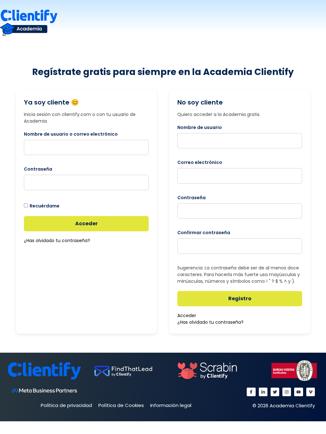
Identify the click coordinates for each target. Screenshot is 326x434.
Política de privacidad (66, 405)
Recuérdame (45, 206)
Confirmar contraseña (203, 232)
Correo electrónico (199, 162)
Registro (240, 298)
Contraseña (38, 169)
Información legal (170, 405)
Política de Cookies (121, 405)
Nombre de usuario (199, 127)
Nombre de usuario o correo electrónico (71, 134)
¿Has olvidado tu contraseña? (57, 240)
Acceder (86, 223)
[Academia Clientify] (28, 22)
